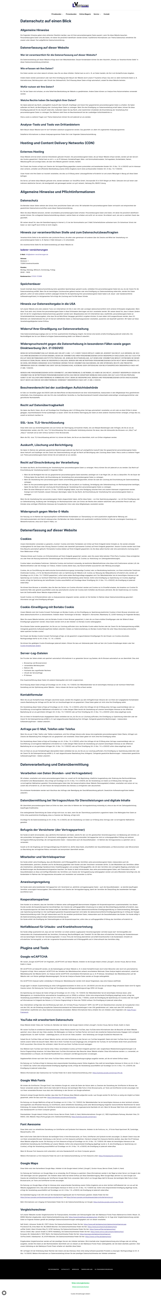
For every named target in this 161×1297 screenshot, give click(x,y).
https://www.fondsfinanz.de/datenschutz (83, 1217)
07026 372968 (36, 276)
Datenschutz (65, 1269)
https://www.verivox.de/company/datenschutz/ (107, 1232)
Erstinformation (53, 1269)
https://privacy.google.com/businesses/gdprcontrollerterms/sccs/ (90, 1197)
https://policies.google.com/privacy (83, 1117)
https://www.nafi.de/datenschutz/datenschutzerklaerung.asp (105, 1224)
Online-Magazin (85, 14)
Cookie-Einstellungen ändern (30, 646)
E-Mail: (22, 254)
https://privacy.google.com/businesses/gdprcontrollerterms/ (41, 1197)
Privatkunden (56, 14)
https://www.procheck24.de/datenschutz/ (102, 1227)
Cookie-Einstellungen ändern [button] (80, 1294)
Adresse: (23, 258)
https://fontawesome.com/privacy (111, 1156)
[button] (4, 1293)
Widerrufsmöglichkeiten (80, 1287)
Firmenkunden (71, 14)
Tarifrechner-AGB (86, 1269)
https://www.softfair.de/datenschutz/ (103, 1229)
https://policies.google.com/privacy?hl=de (107, 1073)
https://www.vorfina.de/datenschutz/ (98, 1236)
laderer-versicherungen (34, 249)
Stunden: (23, 267)
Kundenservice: (25, 276)
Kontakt (106, 14)
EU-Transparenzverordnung (104, 1269)
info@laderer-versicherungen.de (37, 254)
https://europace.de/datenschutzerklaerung (95, 1234)
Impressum (75, 1269)
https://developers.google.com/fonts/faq (61, 1097)
